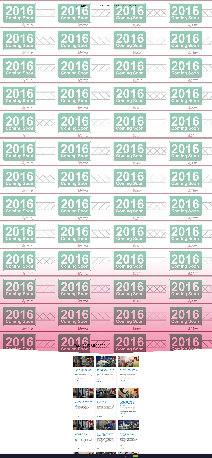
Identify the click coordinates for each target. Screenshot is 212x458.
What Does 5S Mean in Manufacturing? (103, 401)
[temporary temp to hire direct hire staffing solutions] (128, 393)
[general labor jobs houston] (128, 361)
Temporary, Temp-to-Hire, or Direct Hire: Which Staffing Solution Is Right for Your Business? (127, 403)
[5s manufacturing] (106, 393)
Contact (136, 5)
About (125, 5)
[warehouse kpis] (83, 425)
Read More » (77, 380)
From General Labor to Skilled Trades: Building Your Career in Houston (128, 371)
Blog (130, 5)
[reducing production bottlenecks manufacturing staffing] (128, 425)
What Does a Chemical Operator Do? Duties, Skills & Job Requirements (105, 371)
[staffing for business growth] (83, 361)
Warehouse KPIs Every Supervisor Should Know (81, 433)
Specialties (118, 5)
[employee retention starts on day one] (83, 393)
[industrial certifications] (106, 425)
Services (109, 5)
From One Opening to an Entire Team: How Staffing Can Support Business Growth (83, 371)
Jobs (102, 5)
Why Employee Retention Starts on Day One (83, 401)
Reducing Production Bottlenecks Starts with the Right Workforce (127, 434)
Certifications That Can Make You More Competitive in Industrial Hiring (105, 434)
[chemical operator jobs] (106, 361)
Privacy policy (125, 456)
